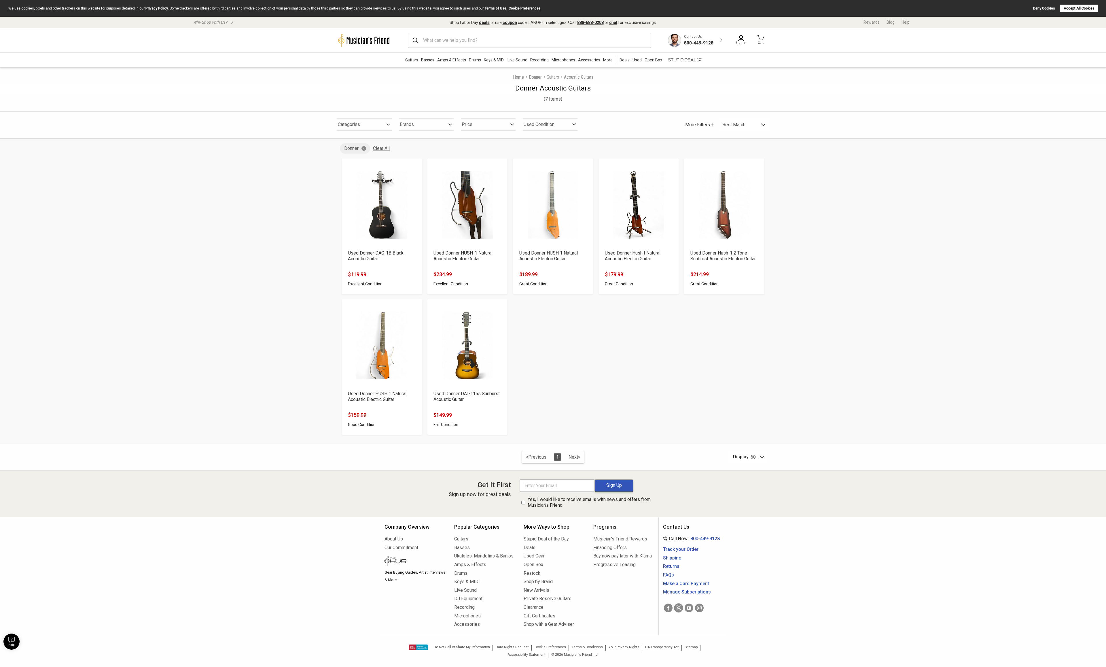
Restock (532, 573)
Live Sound (517, 60)
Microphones (563, 60)
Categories (349, 124)
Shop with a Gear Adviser (549, 624)
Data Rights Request (512, 647)
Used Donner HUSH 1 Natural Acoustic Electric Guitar (548, 255)
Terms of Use (495, 8)
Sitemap (691, 647)
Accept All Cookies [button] (1079, 8)
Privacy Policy (156, 8)
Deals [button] (625, 60)
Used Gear (534, 556)
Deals (529, 547)
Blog (891, 22)
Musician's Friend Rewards (620, 539)
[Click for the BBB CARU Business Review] (418, 647)
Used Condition (539, 124)
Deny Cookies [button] (1044, 8)
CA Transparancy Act (662, 647)
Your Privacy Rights (624, 647)
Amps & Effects (451, 60)
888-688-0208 (590, 22)
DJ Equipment (468, 598)
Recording (539, 60)
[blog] (415, 561)
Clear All (381, 148)
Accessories (589, 60)
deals (484, 22)
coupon (510, 22)
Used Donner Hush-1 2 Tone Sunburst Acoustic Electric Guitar (723, 255)
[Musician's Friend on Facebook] (668, 608)
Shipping (672, 558)
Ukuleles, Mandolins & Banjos (484, 556)
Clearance (533, 607)
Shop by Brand (538, 581)
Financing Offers (610, 547)
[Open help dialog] (11, 642)
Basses (427, 60)
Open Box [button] (653, 60)
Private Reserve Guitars (547, 598)
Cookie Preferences (525, 8)
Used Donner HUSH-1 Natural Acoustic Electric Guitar (463, 255)
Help (906, 22)
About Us (394, 539)
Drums (475, 60)
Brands (407, 124)
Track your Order (680, 549)
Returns (671, 566)
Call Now (690, 538)
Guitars (411, 60)
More (608, 60)
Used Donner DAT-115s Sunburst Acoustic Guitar (466, 396)
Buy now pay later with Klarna (622, 556)
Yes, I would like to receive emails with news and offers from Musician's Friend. (589, 502)
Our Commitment (401, 547)
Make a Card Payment (686, 583)
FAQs (668, 575)
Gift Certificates (539, 616)
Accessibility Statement (526, 655)
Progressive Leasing (614, 564)
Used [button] (637, 60)
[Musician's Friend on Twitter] (678, 608)
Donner (535, 77)
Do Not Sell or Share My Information (462, 647)
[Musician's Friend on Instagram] (699, 608)
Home (518, 77)
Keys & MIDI (494, 60)
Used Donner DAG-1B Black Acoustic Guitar (376, 255)
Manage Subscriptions (687, 592)
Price (467, 124)
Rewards (871, 22)
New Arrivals (536, 590)
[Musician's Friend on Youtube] (689, 608)
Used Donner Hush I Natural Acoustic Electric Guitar (632, 255)
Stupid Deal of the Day (546, 539)
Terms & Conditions (587, 647)
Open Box (533, 564)
